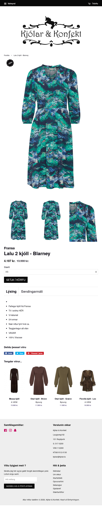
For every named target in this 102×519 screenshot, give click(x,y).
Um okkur (57, 474)
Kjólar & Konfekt (52, 499)
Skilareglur (57, 485)
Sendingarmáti (32, 291)
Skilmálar (57, 471)
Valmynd (11, 3)
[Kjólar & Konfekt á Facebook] (5, 430)
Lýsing (11, 291)
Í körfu (95, 3)
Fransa (27, 306)
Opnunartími (58, 481)
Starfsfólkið (57, 478)
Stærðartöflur (58, 492)
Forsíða (6, 55)
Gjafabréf (57, 488)
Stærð (7, 267)
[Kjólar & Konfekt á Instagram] (10, 430)
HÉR (21, 310)
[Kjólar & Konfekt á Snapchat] (15, 430)
